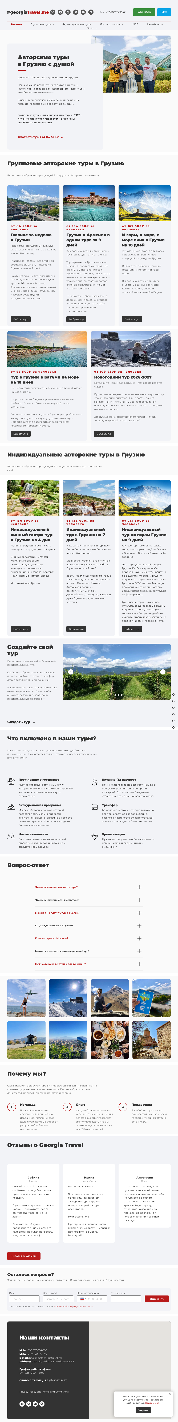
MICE (135, 24)
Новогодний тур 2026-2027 (123, 377)
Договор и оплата (111, 24)
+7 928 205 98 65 (116, 12)
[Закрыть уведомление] (170, 1394)
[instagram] (68, 12)
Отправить (157, 1299)
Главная (16, 24)
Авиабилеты (155, 24)
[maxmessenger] (91, 12)
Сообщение (118, 1293)
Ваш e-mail (50, 1293)
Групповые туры (41, 24)
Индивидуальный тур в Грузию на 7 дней (85, 534)
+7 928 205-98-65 (36, 1354)
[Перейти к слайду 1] (112, 695)
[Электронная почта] (83, 12)
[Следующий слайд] (162, 672)
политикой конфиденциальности (73, 1306)
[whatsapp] (60, 12)
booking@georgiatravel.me (45, 1357)
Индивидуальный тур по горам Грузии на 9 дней (144, 534)
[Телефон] (52, 12)
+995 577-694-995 (36, 1350)
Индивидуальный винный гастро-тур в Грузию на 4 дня (31, 534)
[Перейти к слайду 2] (115, 695)
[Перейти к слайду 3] (118, 695)
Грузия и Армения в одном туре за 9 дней (88, 240)
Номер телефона (88, 1293)
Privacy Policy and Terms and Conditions (44, 1391)
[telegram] (75, 12)
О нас (91, 28)
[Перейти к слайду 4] (121, 695)
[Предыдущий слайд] (70, 672)
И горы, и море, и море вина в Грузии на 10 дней (143, 240)
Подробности (152, 1403)
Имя (11, 1293)
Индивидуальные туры (76, 24)
